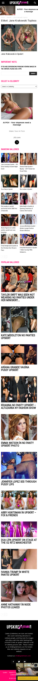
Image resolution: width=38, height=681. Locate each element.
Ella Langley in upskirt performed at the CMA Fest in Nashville (9, 208)
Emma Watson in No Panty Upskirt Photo (17, 444)
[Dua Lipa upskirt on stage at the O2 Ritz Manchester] (19, 529)
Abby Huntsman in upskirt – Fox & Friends (18, 514)
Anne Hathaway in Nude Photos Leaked (16, 606)
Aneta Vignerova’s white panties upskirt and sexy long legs (8, 230)
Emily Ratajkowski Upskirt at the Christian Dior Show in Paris (9, 248)
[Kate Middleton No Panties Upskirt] (19, 319)
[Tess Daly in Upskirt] (9, 181)
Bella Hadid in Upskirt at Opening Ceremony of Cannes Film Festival (27, 208)
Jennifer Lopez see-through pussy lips (19, 483)
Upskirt (5, 672)
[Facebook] (13, 662)
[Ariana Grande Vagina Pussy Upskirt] (19, 354)
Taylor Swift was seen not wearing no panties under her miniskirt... (18, 297)
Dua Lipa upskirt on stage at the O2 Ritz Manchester (19, 541)
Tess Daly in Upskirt (7, 189)
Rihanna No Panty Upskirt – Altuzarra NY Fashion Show (18, 406)
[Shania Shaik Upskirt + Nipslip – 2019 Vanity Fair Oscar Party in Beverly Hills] (28, 159)
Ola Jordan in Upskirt (26, 189)
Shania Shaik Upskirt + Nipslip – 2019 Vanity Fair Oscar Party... (27, 169)
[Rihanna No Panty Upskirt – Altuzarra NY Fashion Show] (19, 389)
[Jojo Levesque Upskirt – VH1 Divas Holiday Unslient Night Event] (9, 158)
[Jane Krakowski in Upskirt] (19, 37)
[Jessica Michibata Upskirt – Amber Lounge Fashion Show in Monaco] (28, 219)
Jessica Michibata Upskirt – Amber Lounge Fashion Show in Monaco (28, 228)
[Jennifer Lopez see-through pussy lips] (19, 465)
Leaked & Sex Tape (16, 675)
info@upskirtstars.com (23, 656)
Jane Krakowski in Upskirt (12, 54)
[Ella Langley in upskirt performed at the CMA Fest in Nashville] (9, 199)
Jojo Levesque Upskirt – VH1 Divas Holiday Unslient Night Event (9, 167)
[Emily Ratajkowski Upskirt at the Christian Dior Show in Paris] (9, 239)
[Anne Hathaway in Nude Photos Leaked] (19, 591)
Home (3, 17)
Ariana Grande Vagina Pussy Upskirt (15, 369)
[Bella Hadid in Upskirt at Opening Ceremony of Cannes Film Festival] (28, 199)
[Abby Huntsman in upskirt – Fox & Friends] (19, 500)
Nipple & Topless (14, 672)
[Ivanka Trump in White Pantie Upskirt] (19, 559)
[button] (35, 3)
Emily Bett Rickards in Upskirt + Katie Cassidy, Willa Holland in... (28, 250)
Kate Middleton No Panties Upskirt (18, 337)
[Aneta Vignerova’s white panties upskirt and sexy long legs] (9, 220)
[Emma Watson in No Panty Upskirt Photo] (19, 427)
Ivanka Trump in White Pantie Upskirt (15, 573)
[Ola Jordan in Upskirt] (28, 181)
